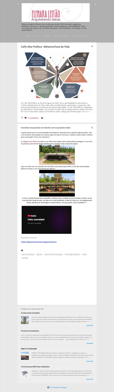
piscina (39, 254)
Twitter (23, 242)
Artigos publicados (80, 36)
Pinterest (53, 242)
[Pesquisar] (95, 5)
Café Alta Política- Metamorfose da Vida (45, 46)
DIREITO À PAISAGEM (29, 349)
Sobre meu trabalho (62, 36)
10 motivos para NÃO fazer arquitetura (35, 367)
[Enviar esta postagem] (42, 118)
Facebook (37, 242)
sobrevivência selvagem (53, 254)
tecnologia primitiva (72, 254)
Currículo (47, 36)
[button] (92, 46)
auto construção (28, 254)
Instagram (45, 242)
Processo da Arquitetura (30, 331)
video (85, 254)
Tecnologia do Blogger (58, 387)
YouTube (25, 258)
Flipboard (30, 242)
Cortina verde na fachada (30, 313)
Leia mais (89, 325)
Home (28, 36)
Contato (36, 36)
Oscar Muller (32, 141)
